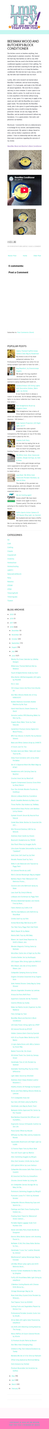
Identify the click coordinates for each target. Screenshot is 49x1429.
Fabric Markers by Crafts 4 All (21, 908)
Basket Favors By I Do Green (21, 1051)
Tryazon (10, 600)
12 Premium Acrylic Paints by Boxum (24, 1340)
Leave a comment (35, 246)
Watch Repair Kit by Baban (20, 931)
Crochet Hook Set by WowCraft (22, 778)
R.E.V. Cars (15, 684)
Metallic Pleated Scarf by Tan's (22, 859)
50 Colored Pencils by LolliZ (21, 870)
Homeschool (11, 562)
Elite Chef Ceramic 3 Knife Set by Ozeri (25, 1161)
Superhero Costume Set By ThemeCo (24, 999)
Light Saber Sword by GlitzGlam (22, 1076)
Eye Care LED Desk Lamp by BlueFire (24, 1102)
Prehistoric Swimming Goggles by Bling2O (26, 1191)
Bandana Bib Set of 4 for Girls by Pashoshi (26, 1356)
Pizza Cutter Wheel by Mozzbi (21, 1131)
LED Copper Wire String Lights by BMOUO (26, 961)
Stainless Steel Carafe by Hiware (22, 836)
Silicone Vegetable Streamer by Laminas (25, 990)
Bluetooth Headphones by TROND (23, 840)
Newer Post (12, 256)
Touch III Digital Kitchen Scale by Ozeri (24, 673)
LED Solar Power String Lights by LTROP (25, 1025)
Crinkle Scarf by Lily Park (19, 918)
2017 (11, 623)
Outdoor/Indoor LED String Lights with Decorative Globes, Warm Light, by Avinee (28, 388)
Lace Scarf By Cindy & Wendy (21, 892)
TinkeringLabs (12, 597)
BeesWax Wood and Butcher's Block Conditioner (23, 44)
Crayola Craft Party (23, 440)
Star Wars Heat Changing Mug (21, 1344)
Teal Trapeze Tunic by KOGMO (22, 1302)
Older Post (37, 256)
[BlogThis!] (10, 242)
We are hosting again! (24, 495)
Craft (9, 543)
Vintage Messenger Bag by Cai (22, 1291)
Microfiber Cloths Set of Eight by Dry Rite (25, 953)
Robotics (10, 581)
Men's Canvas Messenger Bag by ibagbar (25, 874)
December (15, 630)
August (14, 647)
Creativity (10, 559)
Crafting (10, 547)
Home (25, 256)
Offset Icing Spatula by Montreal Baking (25, 1360)
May (13, 1376)
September (15, 643)
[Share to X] (13, 242)
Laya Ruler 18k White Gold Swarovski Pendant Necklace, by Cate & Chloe (27, 477)
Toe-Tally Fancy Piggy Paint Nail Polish (24, 927)
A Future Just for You (19, 747)
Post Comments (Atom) (25, 332)
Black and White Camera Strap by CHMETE (26, 742)
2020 (11, 614)
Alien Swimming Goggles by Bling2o (23, 1157)
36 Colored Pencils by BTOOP (21, 1029)
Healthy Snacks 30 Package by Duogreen (25, 1087)
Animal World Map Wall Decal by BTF (24, 923)
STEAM (10, 585)
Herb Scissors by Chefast (20, 1364)
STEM (9, 589)
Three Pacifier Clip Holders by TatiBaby (25, 804)
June (13, 655)
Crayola (10, 551)
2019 (11, 618)
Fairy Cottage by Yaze (19, 1014)
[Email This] (8, 242)
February (15, 1388)
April (13, 1380)
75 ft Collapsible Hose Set (20, 1098)
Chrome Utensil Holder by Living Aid (24, 1180)
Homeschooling (12, 566)
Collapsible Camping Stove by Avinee (24, 972)
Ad (8, 540)
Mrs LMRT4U (23, 246)
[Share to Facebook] (15, 242)
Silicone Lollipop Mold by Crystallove (24, 796)
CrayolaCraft (11, 555)
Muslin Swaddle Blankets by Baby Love (25, 800)
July (13, 651)
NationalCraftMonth (14, 574)
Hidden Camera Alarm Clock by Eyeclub (25, 1033)
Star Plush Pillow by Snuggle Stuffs (23, 844)
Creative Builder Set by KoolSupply (23, 957)
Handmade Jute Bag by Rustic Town (24, 1106)
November (15, 635)
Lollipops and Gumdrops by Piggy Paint (25, 896)
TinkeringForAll (12, 593)
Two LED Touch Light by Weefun (22, 1153)
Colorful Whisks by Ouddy (20, 1003)
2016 (11, 627)
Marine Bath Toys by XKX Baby (22, 935)
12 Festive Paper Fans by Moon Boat (24, 1148)
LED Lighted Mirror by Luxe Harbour (24, 1165)
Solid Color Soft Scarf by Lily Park (23, 855)
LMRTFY (10, 570)
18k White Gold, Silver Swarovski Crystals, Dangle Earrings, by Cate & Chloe (28, 457)
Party (9, 578)
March (14, 1384)
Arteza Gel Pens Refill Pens (20, 994)
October (14, 639)
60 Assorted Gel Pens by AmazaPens (24, 1176)
